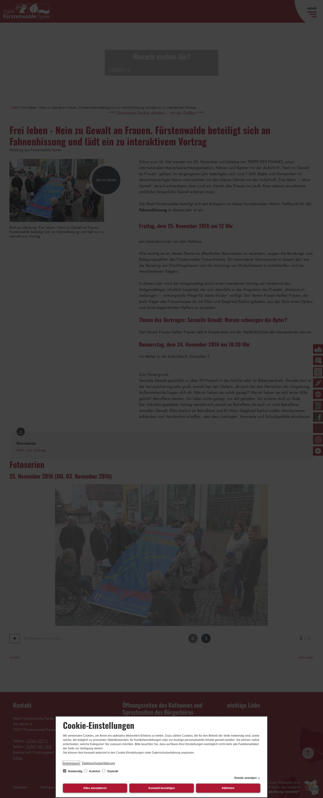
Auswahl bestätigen (161, 788)
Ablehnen (228, 788)
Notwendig (75, 771)
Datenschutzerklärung (98, 763)
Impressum (71, 763)
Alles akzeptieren (95, 788)
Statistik (112, 771)
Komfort (94, 771)
